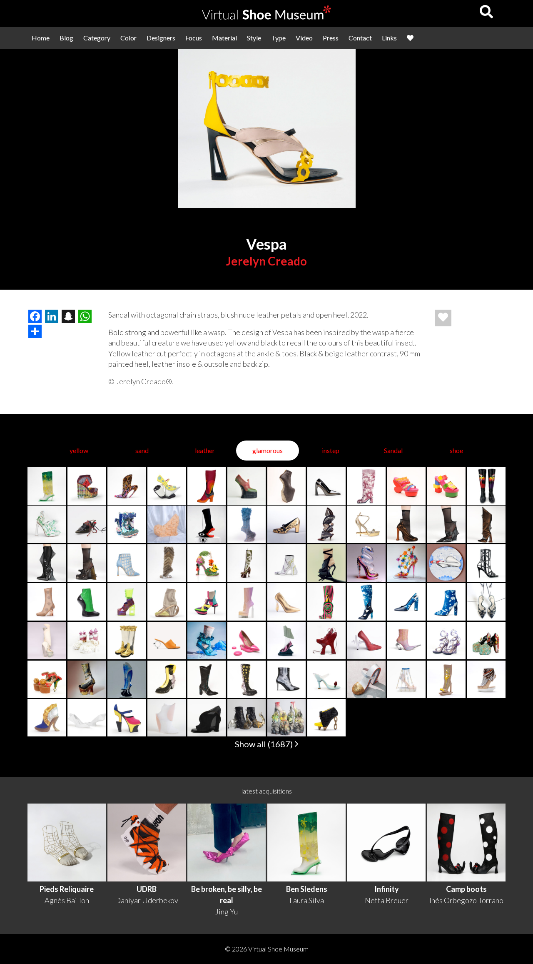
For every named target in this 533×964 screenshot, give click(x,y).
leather (205, 450)
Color (128, 38)
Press (331, 38)
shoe (456, 450)
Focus (193, 38)
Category (96, 38)
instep (330, 450)
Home (41, 38)
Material (224, 38)
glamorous (267, 450)
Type (278, 38)
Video (304, 38)
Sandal (393, 450)
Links (389, 38)
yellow (79, 450)
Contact (360, 38)
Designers (161, 38)
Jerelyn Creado (266, 261)
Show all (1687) (264, 744)
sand (142, 450)
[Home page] (266, 17)
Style (254, 38)
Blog (66, 38)
